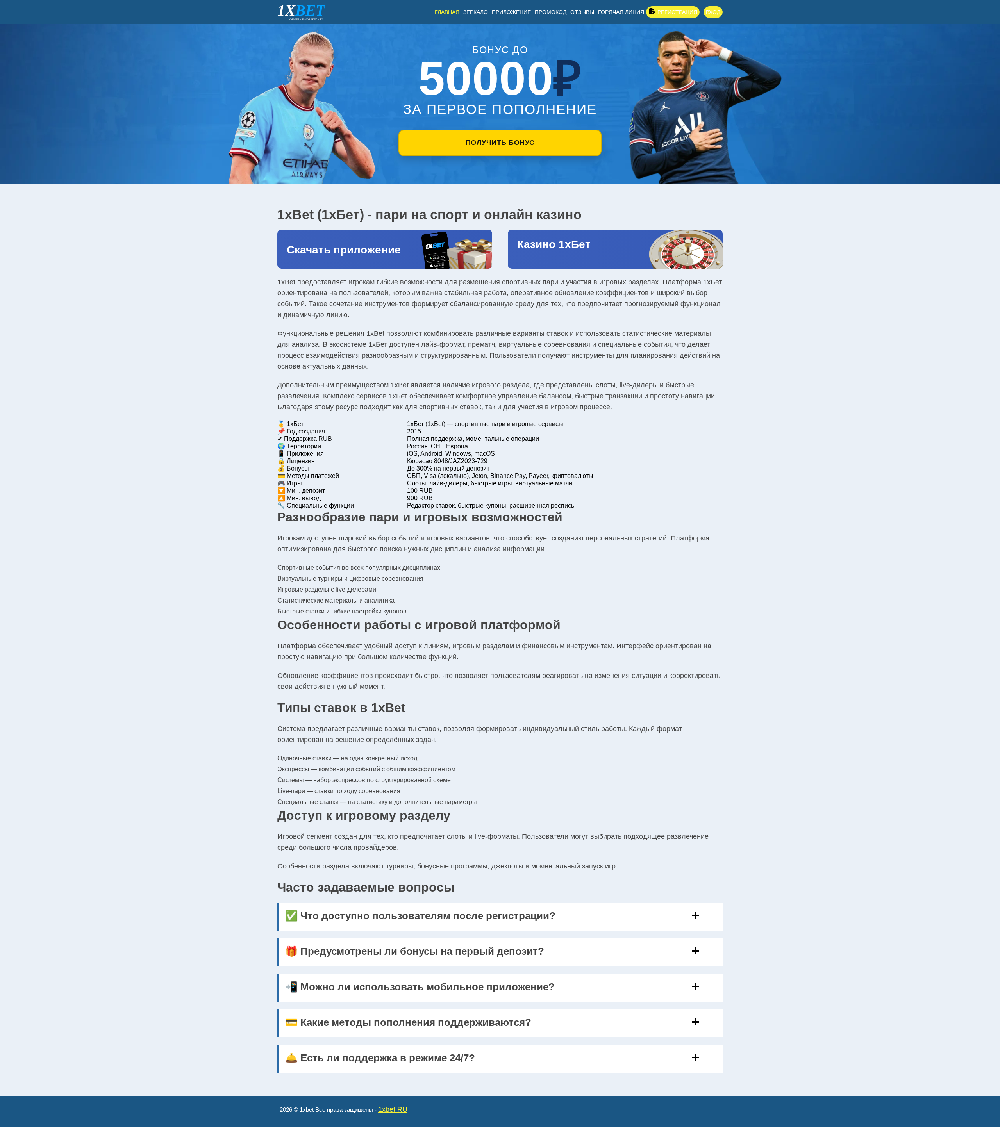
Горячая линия (621, 12)
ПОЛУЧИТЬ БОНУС (500, 142)
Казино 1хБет (554, 244)
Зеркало (475, 12)
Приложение (511, 12)
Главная (447, 12)
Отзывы (582, 12)
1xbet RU (392, 1109)
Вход (713, 12)
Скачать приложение (344, 250)
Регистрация (677, 12)
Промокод (550, 12)
